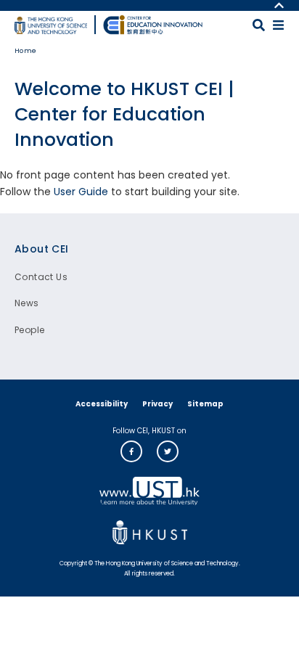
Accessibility (101, 403)
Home (26, 50)
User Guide (81, 191)
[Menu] (278, 25)
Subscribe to (6, 207)
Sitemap (205, 403)
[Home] (153, 25)
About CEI (42, 249)
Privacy (157, 403)
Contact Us (41, 277)
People (29, 330)
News (27, 303)
